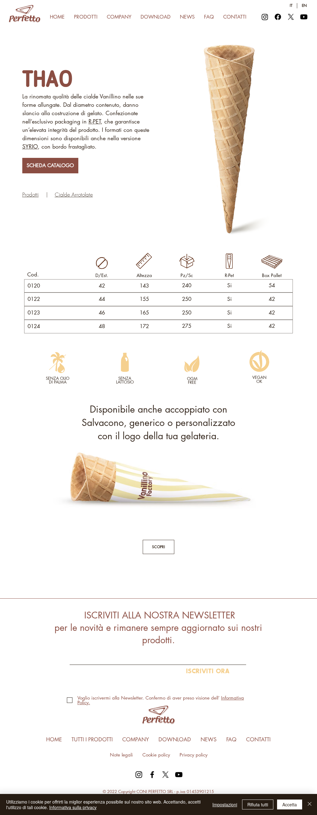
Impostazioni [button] (224, 804)
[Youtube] (304, 17)
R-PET (95, 121)
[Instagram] (265, 17)
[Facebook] (278, 17)
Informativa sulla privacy (73, 807)
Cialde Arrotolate (74, 194)
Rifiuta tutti (257, 804)
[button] (85, 17)
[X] (291, 17)
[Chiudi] (309, 804)
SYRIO (30, 146)
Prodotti (30, 194)
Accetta (289, 804)
